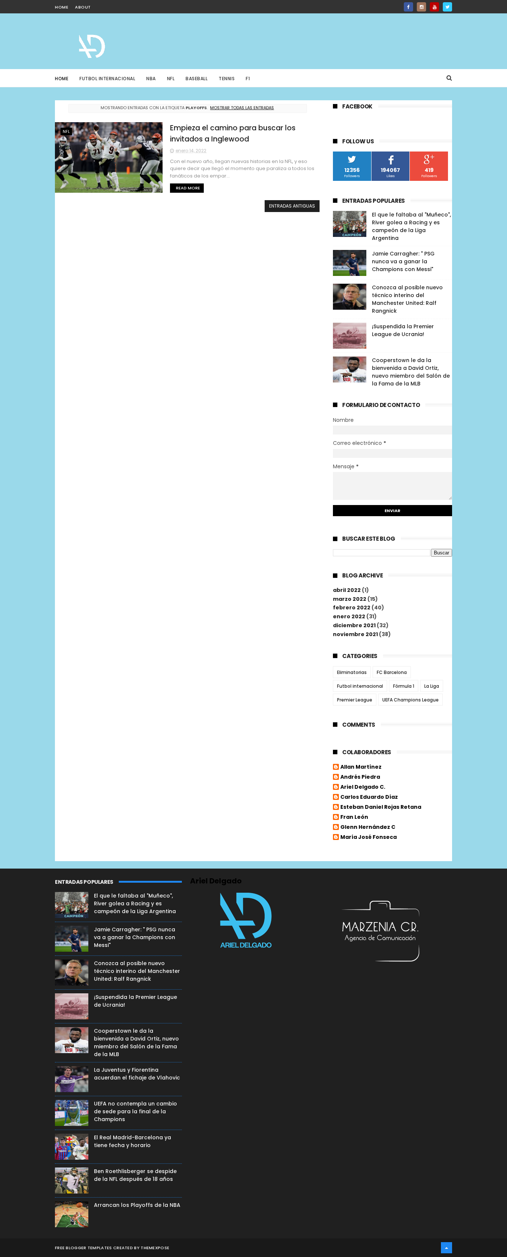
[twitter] (447, 7)
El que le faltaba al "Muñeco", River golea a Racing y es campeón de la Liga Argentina (411, 226)
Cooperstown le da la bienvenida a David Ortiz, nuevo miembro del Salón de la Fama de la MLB (411, 371)
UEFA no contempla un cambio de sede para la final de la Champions (135, 1111)
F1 (248, 78)
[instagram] (421, 7)
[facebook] (408, 7)
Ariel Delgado (216, 881)
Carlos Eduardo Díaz (369, 797)
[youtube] (434, 7)
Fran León (354, 817)
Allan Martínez (361, 767)
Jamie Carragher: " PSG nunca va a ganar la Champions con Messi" (403, 261)
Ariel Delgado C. (362, 787)
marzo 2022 (349, 599)
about (83, 7)
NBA (151, 78)
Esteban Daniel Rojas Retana (380, 807)
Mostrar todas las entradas (242, 108)
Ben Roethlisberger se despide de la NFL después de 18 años (135, 1175)
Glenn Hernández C (367, 827)
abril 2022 (347, 590)
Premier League (354, 700)
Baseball (196, 78)
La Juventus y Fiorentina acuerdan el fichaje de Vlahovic (137, 1073)
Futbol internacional (360, 686)
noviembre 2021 (355, 634)
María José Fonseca (368, 837)
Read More (188, 188)
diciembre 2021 (354, 625)
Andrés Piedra (360, 777)
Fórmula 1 (403, 686)
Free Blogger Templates (83, 1248)
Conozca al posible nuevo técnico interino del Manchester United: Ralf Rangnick (407, 299)
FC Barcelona (392, 672)
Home (61, 78)
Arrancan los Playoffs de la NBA (137, 1205)
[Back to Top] (446, 1247)
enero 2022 (349, 616)
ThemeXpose (155, 1248)
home (61, 7)
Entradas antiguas (292, 206)
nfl (66, 131)
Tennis (227, 78)
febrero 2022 (351, 607)
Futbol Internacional (107, 78)
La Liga (431, 686)
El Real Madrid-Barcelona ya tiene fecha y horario (132, 1141)
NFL (171, 78)
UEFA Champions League (410, 700)
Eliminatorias (352, 672)
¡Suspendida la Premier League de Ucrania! (403, 330)
